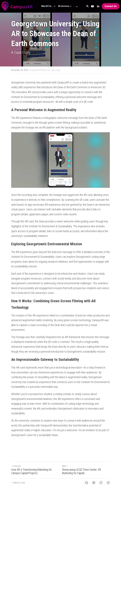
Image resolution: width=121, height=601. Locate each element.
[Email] (108, 482)
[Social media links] (92, 6)
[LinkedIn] (101, 482)
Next (64, 466)
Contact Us (111, 6)
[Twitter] (93, 482)
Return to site (19, 482)
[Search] (87, 6)
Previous (17, 466)
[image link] (17, 6)
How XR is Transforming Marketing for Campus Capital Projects (31, 471)
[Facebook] (86, 482)
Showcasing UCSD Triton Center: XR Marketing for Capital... (81, 471)
